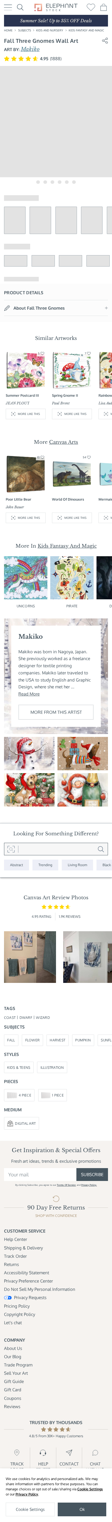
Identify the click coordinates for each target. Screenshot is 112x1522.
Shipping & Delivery (23, 1247)
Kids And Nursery (49, 30)
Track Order (15, 1256)
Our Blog (12, 1356)
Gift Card (12, 1389)
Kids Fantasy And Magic (86, 30)
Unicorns (26, 606)
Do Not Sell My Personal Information (39, 1289)
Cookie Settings (90, 1489)
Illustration (52, 1067)
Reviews (12, 1406)
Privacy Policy (27, 1494)
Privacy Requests (30, 1297)
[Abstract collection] (16, 865)
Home (8, 30)
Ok (82, 1509)
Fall (11, 1040)
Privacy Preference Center (28, 1280)
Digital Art (25, 1123)
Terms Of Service (66, 1184)
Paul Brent (60, 403)
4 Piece (25, 1095)
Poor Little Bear (18, 499)
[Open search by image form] (11, 849)
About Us (13, 1348)
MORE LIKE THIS (29, 414)
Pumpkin (83, 1040)
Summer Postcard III (22, 395)
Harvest (57, 1040)
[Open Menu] (8, 8)
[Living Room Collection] (77, 865)
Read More (29, 693)
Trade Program (18, 1364)
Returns (11, 1264)
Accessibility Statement (26, 1272)
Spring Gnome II (65, 395)
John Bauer (15, 507)
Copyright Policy (19, 1314)
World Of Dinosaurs (68, 499)
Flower (32, 1040)
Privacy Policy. (89, 1184)
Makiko (30, 49)
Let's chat (13, 1322)
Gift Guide (14, 1381)
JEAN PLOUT (18, 403)
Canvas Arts (63, 442)
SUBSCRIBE (92, 1174)
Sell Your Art (16, 1373)
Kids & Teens (18, 1067)
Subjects (24, 30)
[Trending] (45, 865)
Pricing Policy (17, 1306)
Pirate (72, 606)
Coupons (12, 1398)
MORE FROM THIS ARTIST (56, 712)
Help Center (15, 1239)
